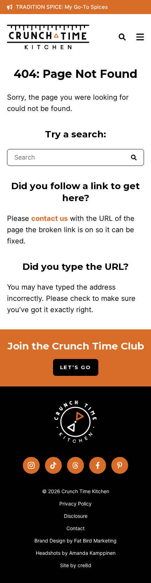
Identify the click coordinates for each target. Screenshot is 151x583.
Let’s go (75, 367)
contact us (49, 218)
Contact (75, 528)
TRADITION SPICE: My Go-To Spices (62, 7)
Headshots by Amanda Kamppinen (76, 553)
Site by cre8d (75, 565)
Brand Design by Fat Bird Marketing (75, 541)
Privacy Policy (75, 504)
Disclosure (75, 516)
